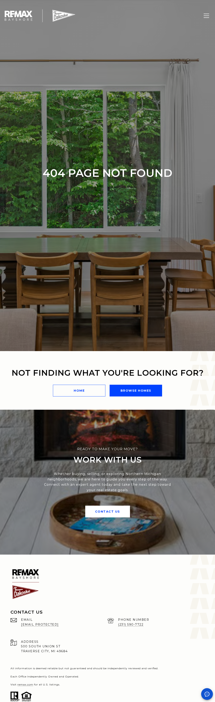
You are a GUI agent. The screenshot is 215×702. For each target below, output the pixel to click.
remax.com (25, 684)
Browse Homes (136, 390)
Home (79, 390)
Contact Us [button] (107, 511)
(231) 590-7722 (130, 624)
